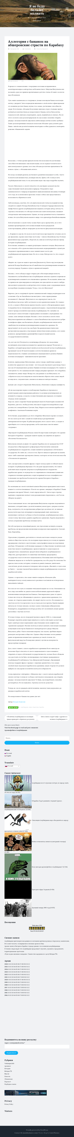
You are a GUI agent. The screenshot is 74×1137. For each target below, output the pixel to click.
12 (29, 967)
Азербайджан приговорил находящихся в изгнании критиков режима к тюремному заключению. (37, 941)
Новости (39, 49)
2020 (6, 980)
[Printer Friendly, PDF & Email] (13, 707)
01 (9, 964)
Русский (10, 766)
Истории (7, 1068)
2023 (6, 972)
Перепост (45, 49)
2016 (6, 990)
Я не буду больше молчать (37, 9)
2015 (6, 992)
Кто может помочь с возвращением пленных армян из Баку (24, 944)
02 (11, 964)
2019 (6, 982)
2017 (6, 987)
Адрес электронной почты (15, 1043)
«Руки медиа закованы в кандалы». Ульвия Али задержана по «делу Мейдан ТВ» (31, 954)
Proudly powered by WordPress (37, 1130)
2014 (6, 995)
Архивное (8, 1066)
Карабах (41, 707)
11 (27, 974)
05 (16, 964)
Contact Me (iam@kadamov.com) (25, 1133)
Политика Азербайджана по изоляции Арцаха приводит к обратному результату (20, 718)
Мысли (7, 1074)
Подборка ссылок (10, 1084)
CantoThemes (54, 1133)
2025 (6, 967)
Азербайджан (24, 707)
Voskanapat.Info (9, 1063)
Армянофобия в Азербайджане (16, 730)
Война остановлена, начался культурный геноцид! (49, 841)
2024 (6, 969)
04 (14, 964)
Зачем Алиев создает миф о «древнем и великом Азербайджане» (54, 718)
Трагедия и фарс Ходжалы (41, 889)
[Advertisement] (37, 145)
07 (20, 964)
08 (22, 967)
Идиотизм (36, 707)
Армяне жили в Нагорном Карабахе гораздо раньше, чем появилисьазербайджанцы (32, 946)
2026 (6, 964)
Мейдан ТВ (8, 1071)
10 (26, 967)
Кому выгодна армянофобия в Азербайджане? (47, 867)
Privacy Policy (9, 1104)
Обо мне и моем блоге (12, 725)
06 (18, 964)
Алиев (30, 707)
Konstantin (28, 49)
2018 (6, 985)
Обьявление (9, 1079)
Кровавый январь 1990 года (41, 908)
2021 (6, 977)
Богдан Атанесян (19, 702)
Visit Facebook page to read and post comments (21, 728)
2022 (6, 974)
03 (12, 964)
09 (24, 967)
